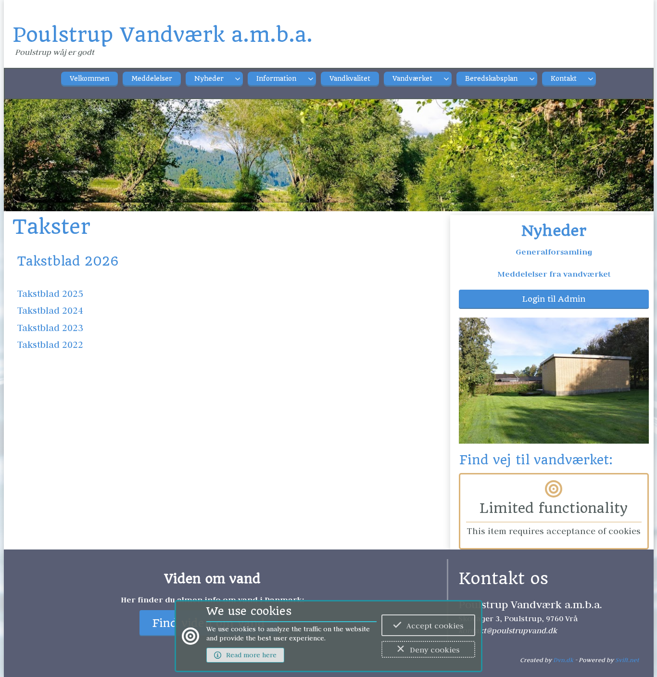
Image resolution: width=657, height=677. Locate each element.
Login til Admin (553, 299)
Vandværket (412, 78)
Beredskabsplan (491, 78)
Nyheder (209, 78)
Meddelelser (151, 78)
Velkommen (89, 78)
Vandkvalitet (349, 78)
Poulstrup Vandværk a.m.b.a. (163, 34)
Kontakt (564, 78)
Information (276, 78)
